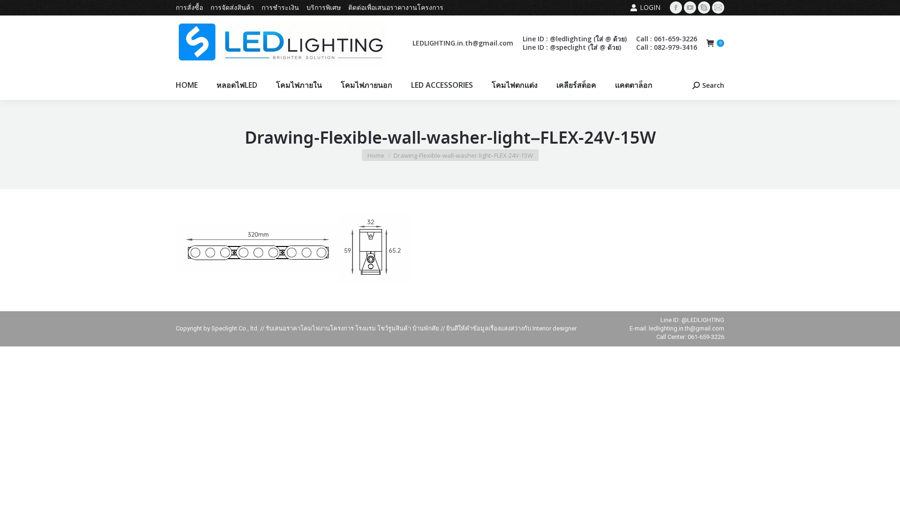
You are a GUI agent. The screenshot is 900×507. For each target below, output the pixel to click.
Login (650, 7)
